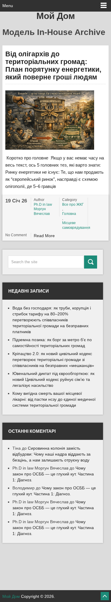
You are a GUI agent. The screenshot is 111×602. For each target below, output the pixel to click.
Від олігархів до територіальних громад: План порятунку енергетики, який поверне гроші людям (53, 65)
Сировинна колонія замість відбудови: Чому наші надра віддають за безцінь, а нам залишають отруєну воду (51, 454)
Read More (44, 235)
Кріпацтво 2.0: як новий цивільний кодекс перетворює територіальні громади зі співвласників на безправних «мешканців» (53, 359)
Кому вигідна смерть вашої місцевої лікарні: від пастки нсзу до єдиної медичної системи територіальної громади (54, 399)
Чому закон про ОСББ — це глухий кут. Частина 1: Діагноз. (53, 474)
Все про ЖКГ (73, 204)
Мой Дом (55, 16)
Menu (7, 5)
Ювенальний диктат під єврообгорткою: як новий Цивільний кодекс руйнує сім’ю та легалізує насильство (53, 379)
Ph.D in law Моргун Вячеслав (43, 209)
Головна (69, 214)
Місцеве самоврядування (74, 225)
